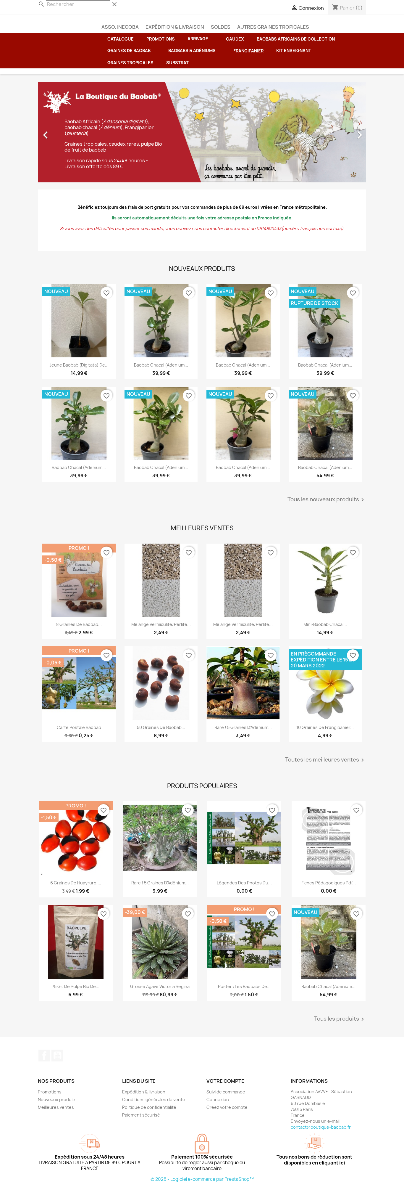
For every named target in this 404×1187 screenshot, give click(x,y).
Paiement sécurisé (141, 1115)
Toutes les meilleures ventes (325, 760)
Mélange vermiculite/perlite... (161, 624)
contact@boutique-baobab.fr (321, 1127)
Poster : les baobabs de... (244, 986)
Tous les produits (340, 1019)
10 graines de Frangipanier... (325, 727)
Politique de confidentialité (149, 1107)
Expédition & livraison (175, 27)
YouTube (57, 1055)
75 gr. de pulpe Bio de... (75, 986)
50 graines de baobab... (161, 727)
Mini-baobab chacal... (325, 624)
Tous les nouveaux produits (326, 499)
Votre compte (225, 1081)
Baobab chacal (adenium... (161, 365)
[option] (202, 132)
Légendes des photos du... (244, 883)
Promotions (50, 1092)
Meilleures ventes (56, 1107)
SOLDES (220, 27)
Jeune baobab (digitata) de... (79, 365)
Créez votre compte (227, 1107)
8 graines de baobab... (79, 624)
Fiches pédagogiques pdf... (328, 883)
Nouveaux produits (57, 1099)
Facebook (44, 1055)
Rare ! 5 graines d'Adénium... (243, 727)
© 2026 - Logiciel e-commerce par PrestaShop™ (202, 1179)
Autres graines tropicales (273, 27)
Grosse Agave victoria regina (160, 986)
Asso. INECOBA (120, 27)
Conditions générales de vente (153, 1099)
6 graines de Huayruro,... (75, 883)
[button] (296, 51)
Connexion (217, 1099)
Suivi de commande (225, 1092)
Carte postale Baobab (79, 727)
